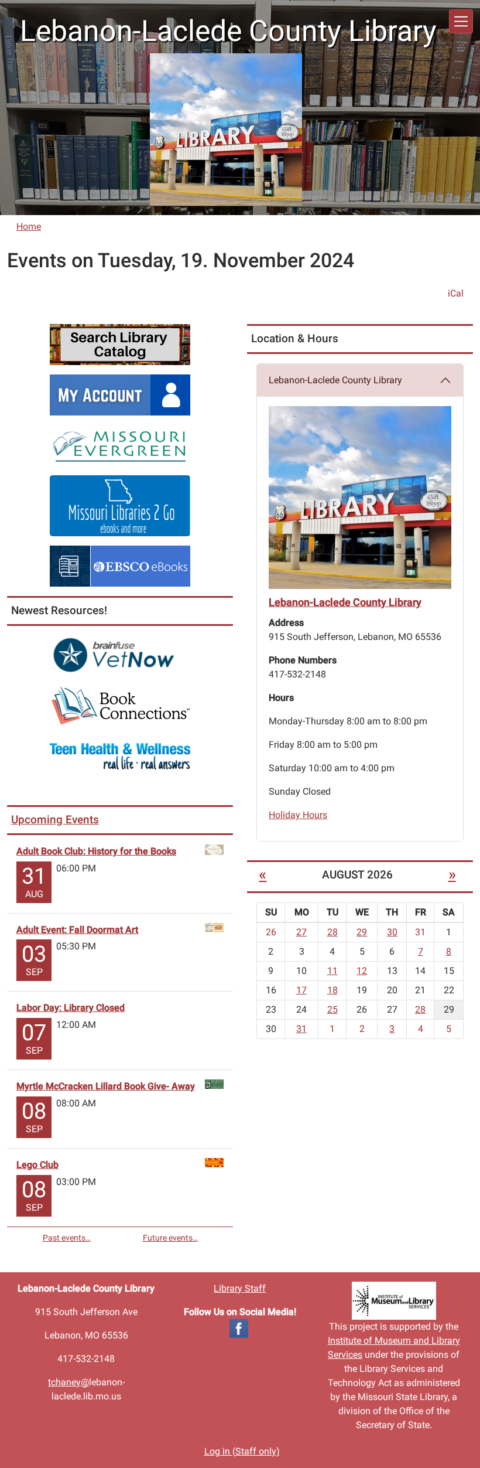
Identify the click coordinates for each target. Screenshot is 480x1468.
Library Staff (240, 1288)
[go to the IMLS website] (394, 1301)
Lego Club (37, 1164)
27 (301, 932)
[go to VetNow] (120, 654)
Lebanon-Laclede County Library (335, 380)
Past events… (67, 1237)
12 (361, 970)
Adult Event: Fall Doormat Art (77, 929)
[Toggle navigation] (461, 21)
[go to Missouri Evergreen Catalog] (120, 444)
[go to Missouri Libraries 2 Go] (120, 504)
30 (392, 932)
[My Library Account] (120, 394)
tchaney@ (68, 1382)
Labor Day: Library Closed (70, 1007)
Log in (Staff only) (242, 1451)
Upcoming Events (55, 819)
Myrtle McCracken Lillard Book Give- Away (105, 1086)
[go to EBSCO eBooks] (120, 565)
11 (332, 970)
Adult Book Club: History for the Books (96, 851)
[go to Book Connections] (120, 705)
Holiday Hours (298, 814)
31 (301, 1028)
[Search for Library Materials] (120, 343)
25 (332, 1009)
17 (301, 990)
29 (361, 932)
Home (28, 226)
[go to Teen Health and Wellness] (120, 755)
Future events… (170, 1237)
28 (332, 932)
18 (332, 990)
